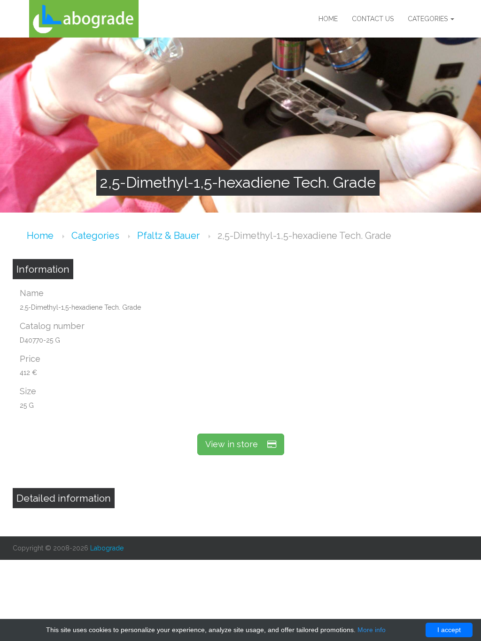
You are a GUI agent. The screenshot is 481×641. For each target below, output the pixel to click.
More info (371, 629)
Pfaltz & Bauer (169, 235)
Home (328, 19)
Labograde (107, 548)
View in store (236, 444)
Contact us (373, 19)
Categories (429, 19)
